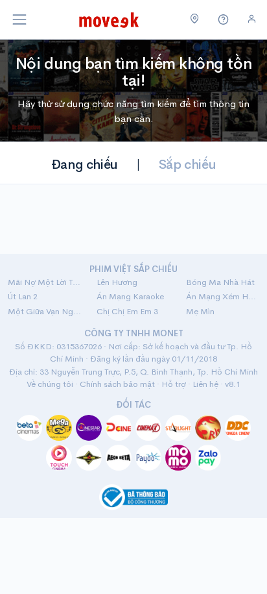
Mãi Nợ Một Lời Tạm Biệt (44, 282)
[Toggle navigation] (19, 19)
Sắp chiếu (187, 164)
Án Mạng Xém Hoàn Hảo (222, 296)
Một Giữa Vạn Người (44, 311)
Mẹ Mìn (200, 311)
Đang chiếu (84, 164)
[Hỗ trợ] (223, 20)
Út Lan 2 (23, 296)
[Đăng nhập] (252, 19)
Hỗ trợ (173, 384)
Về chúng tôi (50, 384)
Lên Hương (117, 282)
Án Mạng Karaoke (130, 296)
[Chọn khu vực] (195, 19)
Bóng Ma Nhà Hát (220, 282)
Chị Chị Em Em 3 (127, 311)
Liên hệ (205, 384)
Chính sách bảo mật (117, 384)
